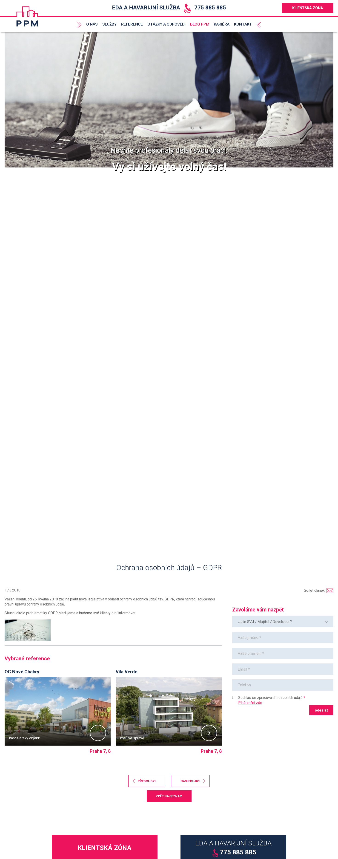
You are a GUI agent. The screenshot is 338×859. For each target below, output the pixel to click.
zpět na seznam (169, 796)
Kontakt (243, 24)
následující (190, 781)
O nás (92, 24)
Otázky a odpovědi (166, 24)
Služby (109, 24)
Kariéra (221, 24)
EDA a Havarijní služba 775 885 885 (169, 7)
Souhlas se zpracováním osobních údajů (270, 697)
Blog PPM (199, 24)
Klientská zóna (307, 8)
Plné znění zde (250, 702)
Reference (132, 24)
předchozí (147, 781)
